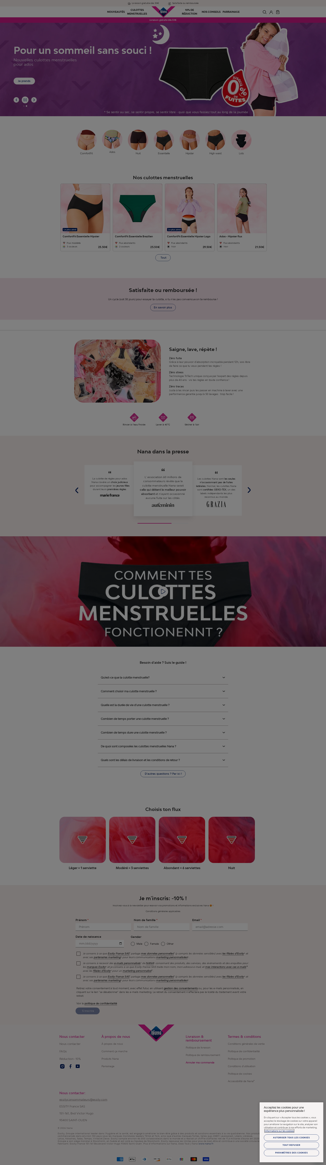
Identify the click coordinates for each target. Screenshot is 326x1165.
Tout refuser (291, 1145)
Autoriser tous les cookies (291, 1137)
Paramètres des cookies (291, 1153)
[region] (291, 1132)
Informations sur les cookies (279, 1130)
